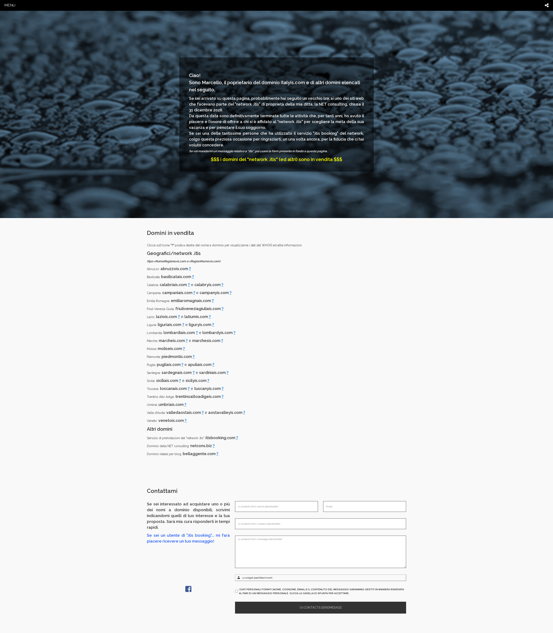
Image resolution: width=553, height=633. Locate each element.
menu (9, 5)
